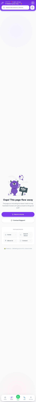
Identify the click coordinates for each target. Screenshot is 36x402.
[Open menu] (2, 2)
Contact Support (19, 220)
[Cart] (32, 7)
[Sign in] (32, 3)
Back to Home (19, 214)
